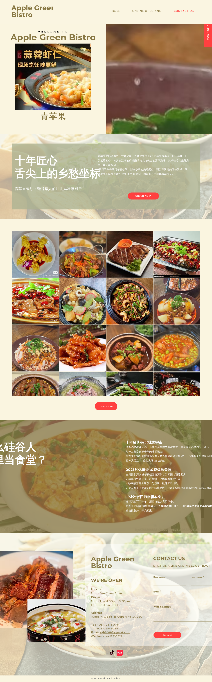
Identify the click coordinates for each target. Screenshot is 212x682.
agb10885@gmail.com (115, 632)
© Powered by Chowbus (106, 678)
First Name (159, 577)
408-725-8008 (108, 624)
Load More (106, 406)
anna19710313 (106, 636)
